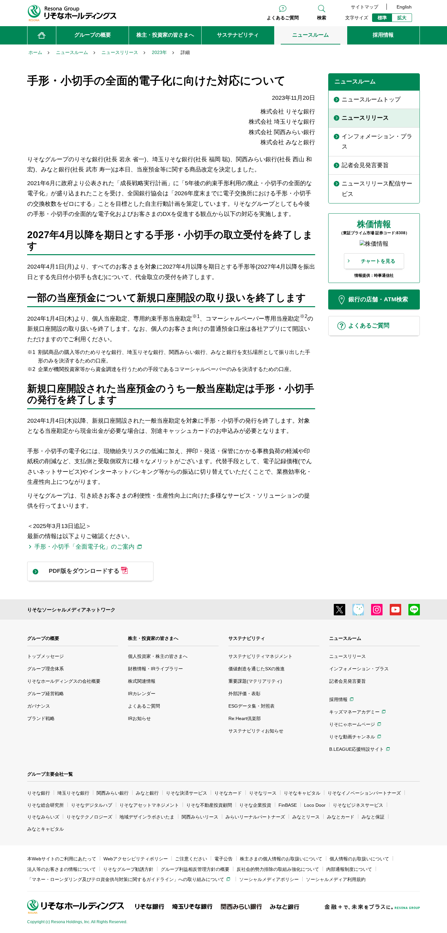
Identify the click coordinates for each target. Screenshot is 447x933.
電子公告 (223, 858)
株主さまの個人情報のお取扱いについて (281, 858)
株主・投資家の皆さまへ (153, 638)
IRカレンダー (141, 693)
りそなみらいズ (43, 816)
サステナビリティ (246, 638)
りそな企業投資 (255, 805)
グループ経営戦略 (45, 693)
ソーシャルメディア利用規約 (336, 879)
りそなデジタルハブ (91, 805)
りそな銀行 (38, 793)
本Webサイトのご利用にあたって (61, 858)
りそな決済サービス (186, 793)
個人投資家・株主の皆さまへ (158, 656)
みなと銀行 (147, 793)
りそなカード (228, 793)
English (404, 6)
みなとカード (340, 816)
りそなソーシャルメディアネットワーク (71, 609)
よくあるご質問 (283, 17)
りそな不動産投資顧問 (209, 805)
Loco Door (315, 805)
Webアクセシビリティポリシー (135, 858)
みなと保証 (373, 816)
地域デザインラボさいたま (146, 816)
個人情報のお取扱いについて (359, 858)
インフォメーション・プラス (359, 668)
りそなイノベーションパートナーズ (364, 793)
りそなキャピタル (302, 793)
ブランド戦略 (41, 718)
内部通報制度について (349, 869)
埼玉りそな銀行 (73, 793)
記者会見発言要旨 (347, 681)
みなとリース (306, 816)
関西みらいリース (200, 816)
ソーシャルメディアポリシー (269, 879)
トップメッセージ (45, 656)
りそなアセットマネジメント (149, 805)
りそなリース (263, 793)
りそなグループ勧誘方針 (128, 869)
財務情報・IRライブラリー (155, 668)
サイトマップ (364, 6)
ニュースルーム (345, 638)
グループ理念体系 (45, 668)
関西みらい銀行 (113, 793)
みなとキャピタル (45, 829)
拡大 (401, 17)
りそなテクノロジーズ (89, 816)
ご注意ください (191, 858)
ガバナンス (38, 706)
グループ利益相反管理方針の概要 (195, 869)
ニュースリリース (347, 656)
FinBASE (287, 805)
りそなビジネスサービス (358, 805)
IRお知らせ (139, 718)
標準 (382, 17)
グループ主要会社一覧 (50, 774)
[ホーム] (41, 35)
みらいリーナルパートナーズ (255, 816)
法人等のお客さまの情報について (61, 869)
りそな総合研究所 (45, 805)
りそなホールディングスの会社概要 (63, 681)
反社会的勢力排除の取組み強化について (278, 869)
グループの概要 (43, 638)
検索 (321, 17)
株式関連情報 (141, 681)
